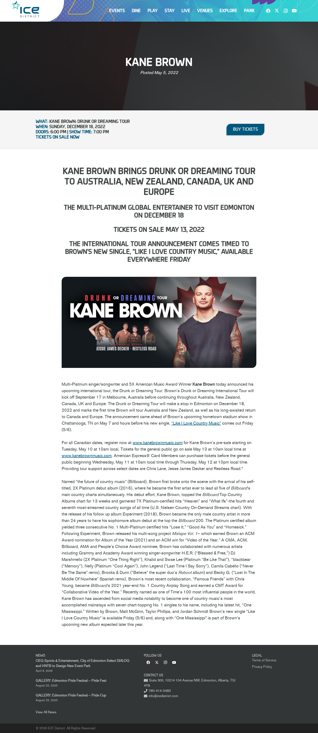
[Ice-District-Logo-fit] (25, 9)
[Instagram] (285, 10)
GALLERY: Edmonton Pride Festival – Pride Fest (71, 680)
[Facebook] (268, 10)
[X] (277, 10)
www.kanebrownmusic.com (158, 442)
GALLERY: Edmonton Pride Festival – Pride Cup (71, 695)
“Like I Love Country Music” (196, 423)
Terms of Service (264, 660)
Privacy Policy (262, 667)
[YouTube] (294, 10)
